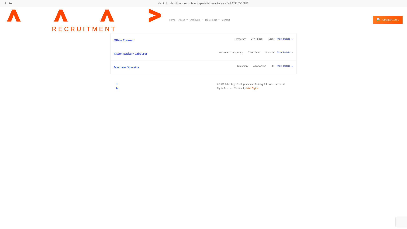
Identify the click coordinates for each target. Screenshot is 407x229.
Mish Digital (252, 88)
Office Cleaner (124, 40)
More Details (284, 38)
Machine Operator (126, 67)
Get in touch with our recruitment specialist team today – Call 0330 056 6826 (203, 3)
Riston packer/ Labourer (130, 54)
